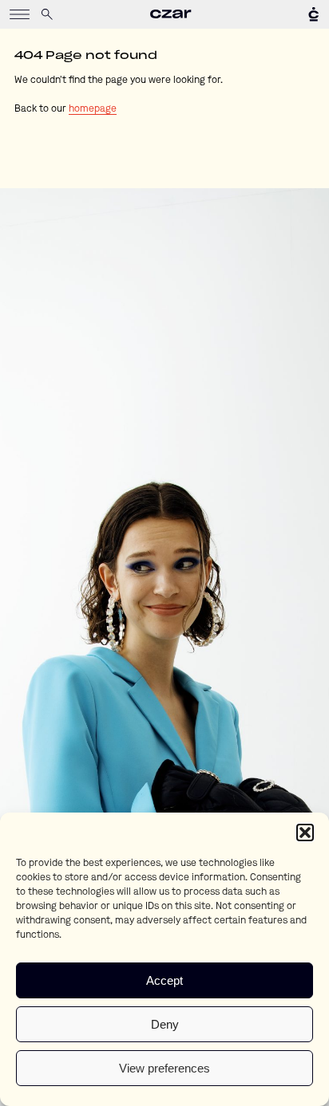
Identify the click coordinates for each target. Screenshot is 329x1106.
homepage (93, 109)
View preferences (164, 1068)
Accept (164, 980)
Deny (165, 1024)
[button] (305, 832)
